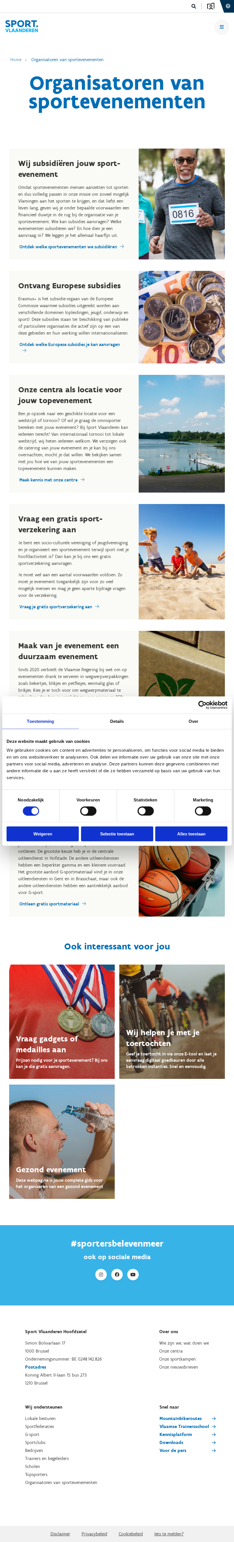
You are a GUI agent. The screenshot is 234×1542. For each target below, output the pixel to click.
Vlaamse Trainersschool (184, 1426)
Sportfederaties (39, 1426)
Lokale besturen (40, 1418)
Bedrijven (34, 1450)
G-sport (32, 1434)
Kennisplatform (176, 1434)
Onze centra (171, 1351)
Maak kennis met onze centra (48, 480)
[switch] (88, 810)
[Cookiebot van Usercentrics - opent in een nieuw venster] (202, 705)
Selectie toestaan (117, 833)
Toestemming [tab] (40, 721)
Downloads (171, 1442)
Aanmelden (211, 6)
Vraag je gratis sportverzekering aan (55, 606)
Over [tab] (193, 721)
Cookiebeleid (131, 1534)
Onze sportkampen (177, 1359)
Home (15, 59)
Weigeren (42, 833)
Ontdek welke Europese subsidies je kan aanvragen (69, 344)
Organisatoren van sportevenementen (67, 59)
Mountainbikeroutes (181, 1418)
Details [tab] (117, 721)
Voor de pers (173, 1450)
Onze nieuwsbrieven (178, 1367)
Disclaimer (60, 1534)
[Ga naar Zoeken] (194, 6)
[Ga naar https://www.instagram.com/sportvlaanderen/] (101, 1274)
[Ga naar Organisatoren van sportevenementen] (22, 27)
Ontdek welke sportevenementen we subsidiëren (68, 246)
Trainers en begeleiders (47, 1458)
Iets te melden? (169, 1534)
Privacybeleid (94, 1534)
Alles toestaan (191, 833)
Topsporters (36, 1474)
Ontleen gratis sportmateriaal (49, 904)
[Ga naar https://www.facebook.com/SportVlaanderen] (117, 1274)
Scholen (32, 1466)
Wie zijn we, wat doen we (184, 1343)
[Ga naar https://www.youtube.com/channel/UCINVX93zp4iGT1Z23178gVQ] (133, 1274)
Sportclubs (35, 1442)
